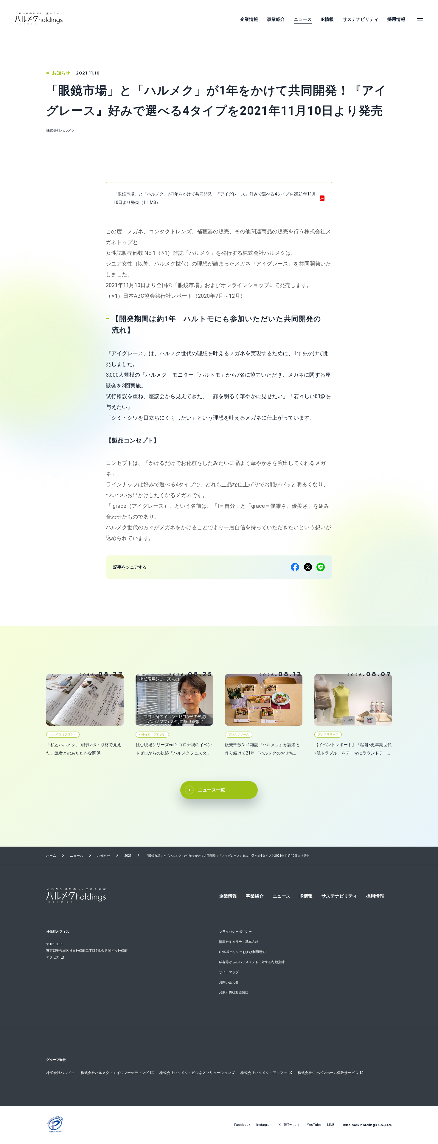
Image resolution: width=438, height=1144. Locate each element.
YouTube (314, 1125)
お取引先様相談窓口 (233, 992)
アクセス (52, 957)
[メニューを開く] (420, 19)
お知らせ (103, 856)
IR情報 (327, 19)
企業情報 (249, 19)
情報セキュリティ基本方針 (238, 942)
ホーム (51, 856)
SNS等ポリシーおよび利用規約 (242, 952)
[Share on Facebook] (295, 567)
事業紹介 (276, 19)
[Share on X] (308, 567)
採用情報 (396, 19)
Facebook (242, 1125)
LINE (330, 1125)
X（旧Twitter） (290, 1125)
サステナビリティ (360, 19)
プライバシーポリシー (235, 932)
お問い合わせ (229, 982)
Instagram (264, 1125)
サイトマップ (229, 972)
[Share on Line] (320, 567)
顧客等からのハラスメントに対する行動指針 (252, 962)
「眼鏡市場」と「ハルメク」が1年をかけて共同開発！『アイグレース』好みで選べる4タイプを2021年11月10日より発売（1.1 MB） (215, 198)
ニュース (303, 19)
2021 (127, 856)
